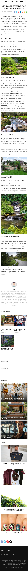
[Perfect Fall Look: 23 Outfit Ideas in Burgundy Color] (14, 477)
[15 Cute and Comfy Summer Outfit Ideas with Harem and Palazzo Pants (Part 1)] (14, 500)
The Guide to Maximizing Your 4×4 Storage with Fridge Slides (20, 329)
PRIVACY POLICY (5, 554)
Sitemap (12, 554)
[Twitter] (5, 541)
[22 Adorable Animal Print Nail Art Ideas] (14, 523)
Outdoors (14, 3)
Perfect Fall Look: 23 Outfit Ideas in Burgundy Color (14, 487)
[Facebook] (13, 308)
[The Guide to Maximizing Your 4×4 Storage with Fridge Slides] (20, 320)
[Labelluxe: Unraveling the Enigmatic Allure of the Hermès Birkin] (14, 454)
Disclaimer (8, 550)
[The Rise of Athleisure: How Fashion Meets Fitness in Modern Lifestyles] (14, 429)
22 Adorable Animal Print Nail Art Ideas (14, 532)
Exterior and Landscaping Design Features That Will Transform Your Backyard (7, 350)
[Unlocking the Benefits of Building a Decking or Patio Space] (7, 320)
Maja (2, 11)
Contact (2, 550)
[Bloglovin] (10, 541)
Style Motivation (14, 1)
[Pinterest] (15, 308)
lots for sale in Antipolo (14, 93)
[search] (26, 1)
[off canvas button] (2, 1)
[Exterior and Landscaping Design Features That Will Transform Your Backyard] (7, 340)
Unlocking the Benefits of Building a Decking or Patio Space (7, 329)
